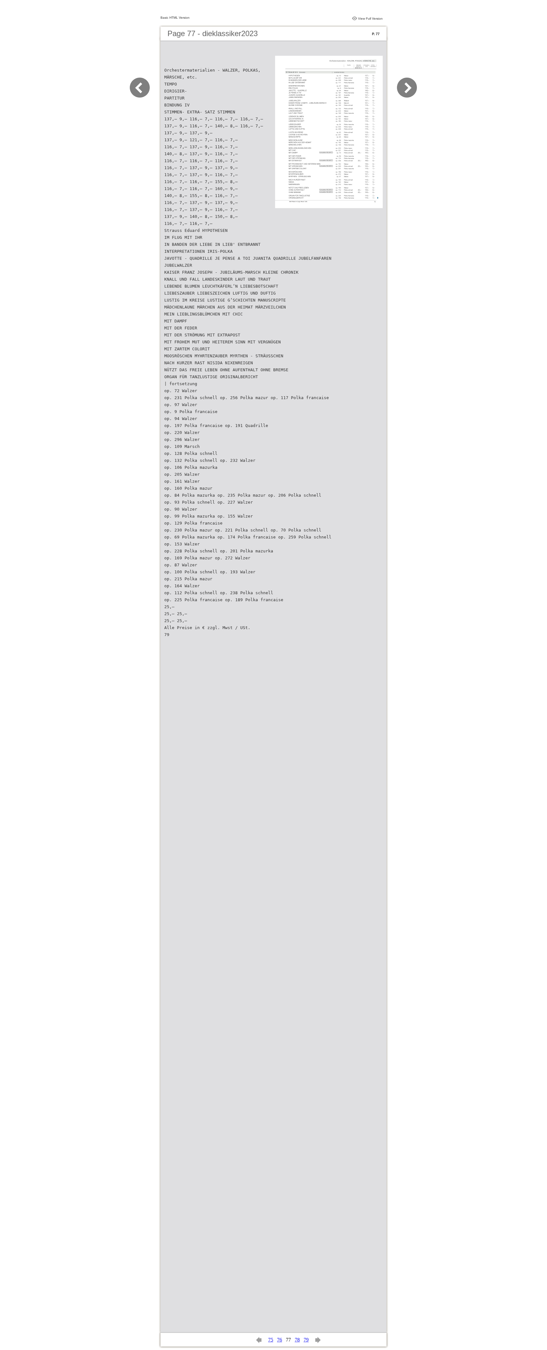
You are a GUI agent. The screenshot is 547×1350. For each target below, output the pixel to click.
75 (270, 1339)
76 (279, 1339)
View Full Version (370, 18)
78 (297, 1339)
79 (306, 1339)
